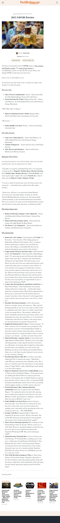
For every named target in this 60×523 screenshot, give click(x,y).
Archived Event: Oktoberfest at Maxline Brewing (30, 493)
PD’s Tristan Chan (7, 233)
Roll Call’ (5, 156)
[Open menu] (3, 2)
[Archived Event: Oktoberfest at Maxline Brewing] (30, 485)
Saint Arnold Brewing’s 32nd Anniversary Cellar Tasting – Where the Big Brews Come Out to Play (6, 496)
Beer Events (19, 13)
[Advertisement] (53, 37)
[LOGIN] (57, 2)
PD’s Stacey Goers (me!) (10, 209)
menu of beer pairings (26, 68)
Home (14, 13)
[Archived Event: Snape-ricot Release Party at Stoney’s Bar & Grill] (18, 485)
